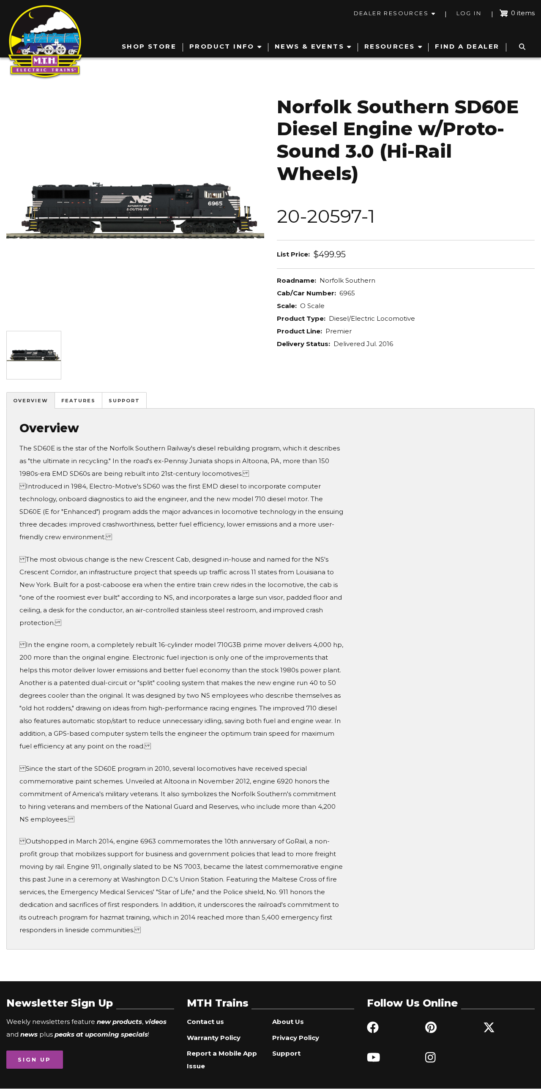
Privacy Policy (295, 1038)
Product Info (221, 46)
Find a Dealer (467, 46)
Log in (468, 13)
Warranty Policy (213, 1038)
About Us (288, 1022)
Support (124, 401)
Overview (30, 401)
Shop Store (149, 46)
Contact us (205, 1022)
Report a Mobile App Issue (222, 1059)
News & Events (309, 46)
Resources (389, 46)
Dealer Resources (391, 13)
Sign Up (34, 1059)
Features (78, 401)
